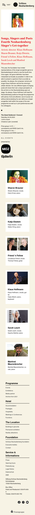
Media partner (10, 393)
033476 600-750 (16, 494)
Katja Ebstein (14, 221)
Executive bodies (11, 445)
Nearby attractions (12, 433)
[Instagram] (23, 502)
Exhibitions (9, 391)
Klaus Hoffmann (15, 289)
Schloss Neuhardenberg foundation (17, 442)
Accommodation (11, 406)
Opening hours (10, 463)
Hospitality (9, 412)
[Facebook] (19, 502)
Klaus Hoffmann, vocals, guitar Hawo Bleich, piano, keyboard (17, 295)
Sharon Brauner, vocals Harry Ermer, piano (15, 192)
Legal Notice (10, 469)
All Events (7, 138)
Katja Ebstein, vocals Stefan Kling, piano (15, 226)
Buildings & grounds (12, 427)
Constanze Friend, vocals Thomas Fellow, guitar (16, 259)
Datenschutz (10, 472)
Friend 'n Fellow (15, 255)
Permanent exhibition (13, 430)
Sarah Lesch (14, 327)
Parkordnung (10, 466)
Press (7, 460)
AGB (7, 475)
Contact (8, 448)
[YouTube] (27, 502)
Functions (9, 417)
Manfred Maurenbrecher (15, 362)
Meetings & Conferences (14, 414)
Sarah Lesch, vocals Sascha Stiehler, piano (15, 332)
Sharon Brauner (15, 187)
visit (8, 5)
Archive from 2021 (12, 396)
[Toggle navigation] (4, 4)
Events (8, 388)
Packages (9, 409)
